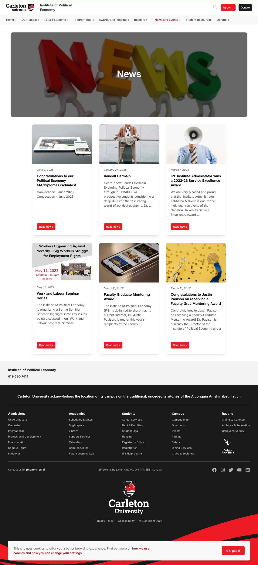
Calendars (75, 442)
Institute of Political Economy (56, 7)
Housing (127, 436)
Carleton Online (78, 447)
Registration (129, 447)
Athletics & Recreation (236, 425)
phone (30, 469)
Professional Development (24, 436)
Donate (245, 7)
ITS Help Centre (132, 453)
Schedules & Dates (81, 419)
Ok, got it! (233, 551)
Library (73, 430)
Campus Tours (17, 447)
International (16, 430)
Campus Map (180, 419)
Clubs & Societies (183, 453)
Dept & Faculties (132, 425)
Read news (47, 227)
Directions (178, 425)
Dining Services (182, 447)
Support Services (80, 436)
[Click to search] (215, 7)
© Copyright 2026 (150, 520)
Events (176, 430)
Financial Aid (16, 442)
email (42, 469)
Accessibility (126, 520)
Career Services (132, 419)
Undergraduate (17, 419)
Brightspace (76, 425)
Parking (177, 436)
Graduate (14, 425)
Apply (227, 7)
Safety (176, 442)
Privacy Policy (105, 520)
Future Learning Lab (81, 453)
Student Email (130, 430)
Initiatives (14, 453)
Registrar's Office (133, 442)
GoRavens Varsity (233, 430)
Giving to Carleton (233, 419)
